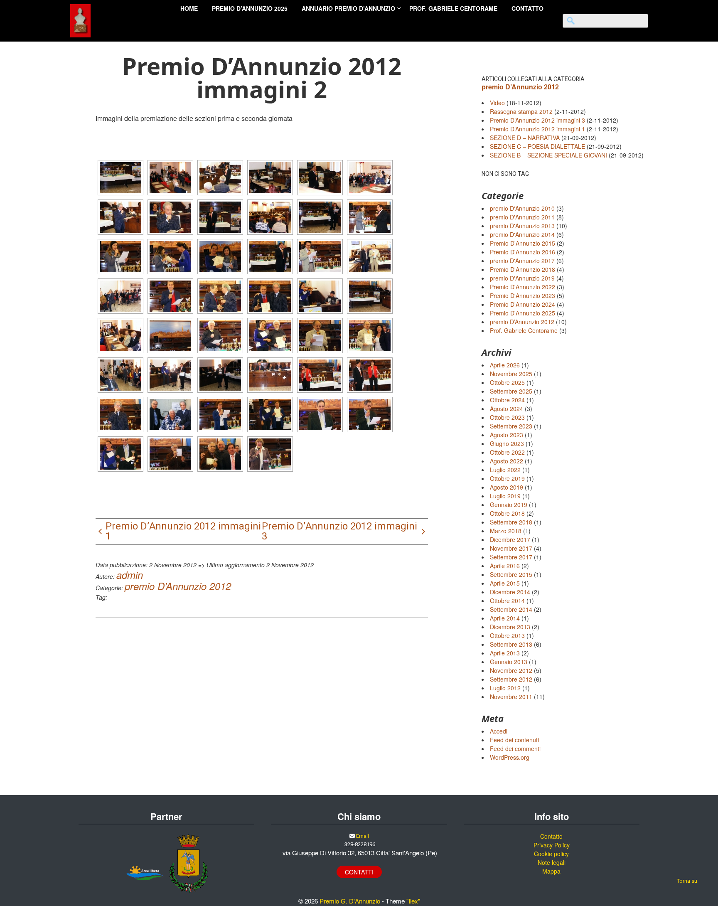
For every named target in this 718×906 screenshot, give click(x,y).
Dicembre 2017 (510, 539)
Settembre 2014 (511, 609)
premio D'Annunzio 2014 (522, 234)
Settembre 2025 (511, 391)
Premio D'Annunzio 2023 (522, 295)
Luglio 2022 (505, 469)
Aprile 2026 (505, 365)
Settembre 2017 (511, 557)
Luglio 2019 (505, 496)
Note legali (552, 862)
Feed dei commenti (515, 748)
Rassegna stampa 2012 (521, 111)
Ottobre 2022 (507, 452)
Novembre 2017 (511, 548)
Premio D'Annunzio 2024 (522, 304)
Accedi (498, 731)
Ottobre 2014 (507, 600)
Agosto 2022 (506, 461)
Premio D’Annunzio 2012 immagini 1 (537, 129)
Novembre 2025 (511, 373)
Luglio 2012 (505, 688)
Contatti (359, 872)
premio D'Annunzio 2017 (522, 260)
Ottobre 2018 (507, 513)
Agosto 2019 (506, 487)
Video (497, 102)
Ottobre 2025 (507, 382)
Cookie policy (551, 853)
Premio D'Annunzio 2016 (522, 252)
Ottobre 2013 (507, 635)
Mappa (551, 871)
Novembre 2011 (511, 696)
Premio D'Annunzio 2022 (522, 287)
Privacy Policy (552, 845)
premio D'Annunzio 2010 (522, 208)
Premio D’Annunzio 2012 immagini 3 (537, 120)
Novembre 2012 (511, 670)
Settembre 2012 (511, 679)
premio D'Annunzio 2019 (522, 278)
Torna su (687, 881)
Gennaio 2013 (508, 661)
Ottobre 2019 (507, 478)
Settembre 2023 (511, 426)
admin (129, 575)
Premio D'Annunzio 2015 (522, 243)
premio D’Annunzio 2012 (178, 586)
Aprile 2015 (505, 583)
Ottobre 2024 (507, 400)
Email (362, 836)
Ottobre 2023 (507, 417)
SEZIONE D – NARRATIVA (525, 137)
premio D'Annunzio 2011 (522, 217)
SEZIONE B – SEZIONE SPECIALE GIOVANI (548, 155)
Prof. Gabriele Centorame (524, 330)
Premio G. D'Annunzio (350, 900)
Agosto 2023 (506, 435)
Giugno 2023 (507, 443)
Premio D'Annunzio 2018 (522, 269)
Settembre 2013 (511, 644)
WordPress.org (509, 757)
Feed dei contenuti (514, 740)
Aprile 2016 (505, 565)
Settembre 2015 (511, 574)
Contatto (551, 836)
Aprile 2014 (505, 618)
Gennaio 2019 (508, 504)
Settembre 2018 (511, 522)
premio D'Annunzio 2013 (522, 226)
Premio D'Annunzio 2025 (522, 313)
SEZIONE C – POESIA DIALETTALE (537, 146)
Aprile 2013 (505, 653)
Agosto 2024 (506, 408)
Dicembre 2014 (510, 592)
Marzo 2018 (505, 531)
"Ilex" (413, 900)
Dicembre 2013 (510, 627)
